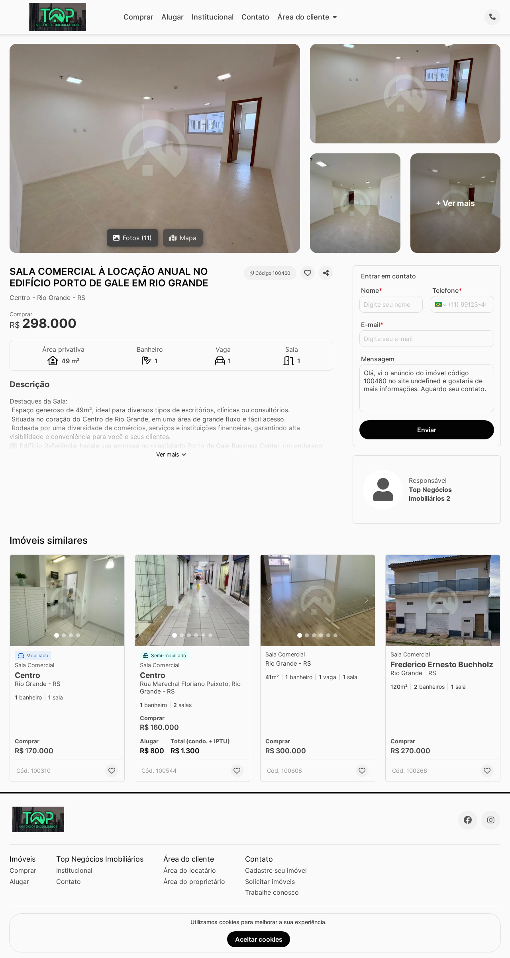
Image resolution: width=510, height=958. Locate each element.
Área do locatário (189, 870)
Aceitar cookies (258, 939)
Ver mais (167, 454)
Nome (371, 290)
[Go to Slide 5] (203, 635)
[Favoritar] (307, 273)
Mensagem (377, 359)
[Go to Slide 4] (78, 635)
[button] (67, 601)
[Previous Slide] (18, 601)
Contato (255, 17)
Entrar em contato (388, 276)
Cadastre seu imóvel (276, 870)
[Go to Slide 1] (56, 635)
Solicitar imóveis (270, 882)
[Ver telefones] (492, 17)
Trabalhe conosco (272, 892)
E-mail (372, 325)
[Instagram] (490, 820)
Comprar (138, 17)
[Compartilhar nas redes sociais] (326, 273)
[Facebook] (467, 820)
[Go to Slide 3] (71, 635)
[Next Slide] (116, 601)
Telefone (447, 290)
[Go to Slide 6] (210, 635)
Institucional (212, 17)
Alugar (172, 17)
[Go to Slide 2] (64, 635)
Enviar (426, 430)
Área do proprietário (194, 882)
